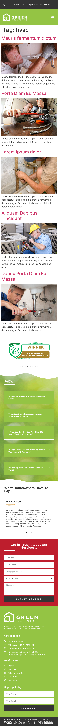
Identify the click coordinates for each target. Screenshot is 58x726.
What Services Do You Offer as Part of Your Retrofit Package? (26, 451)
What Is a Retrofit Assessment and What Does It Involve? (25, 415)
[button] (53, 17)
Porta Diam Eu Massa (23, 93)
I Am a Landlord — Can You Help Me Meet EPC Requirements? (25, 433)
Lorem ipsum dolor (21, 152)
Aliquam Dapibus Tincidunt (19, 215)
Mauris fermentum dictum (28, 38)
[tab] (29, 397)
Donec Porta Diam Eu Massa (23, 276)
